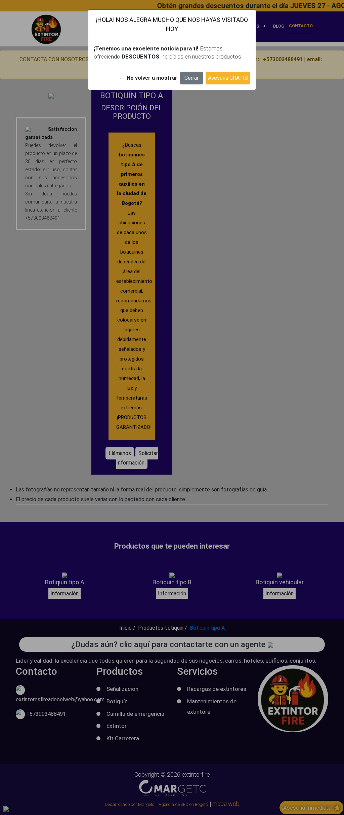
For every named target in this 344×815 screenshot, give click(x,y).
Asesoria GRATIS (228, 78)
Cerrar (191, 78)
